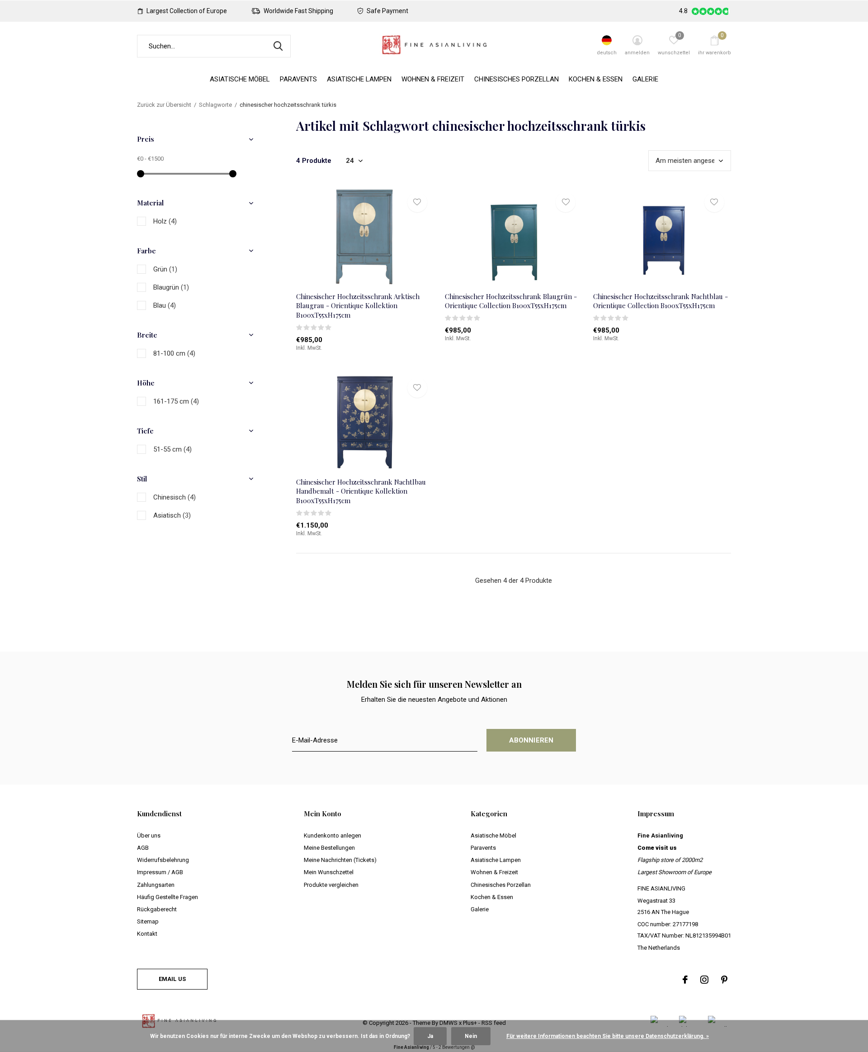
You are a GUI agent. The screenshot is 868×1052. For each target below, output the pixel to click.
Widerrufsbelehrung (163, 860)
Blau (164, 305)
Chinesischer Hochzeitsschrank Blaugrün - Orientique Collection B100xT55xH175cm (511, 301)
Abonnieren (531, 740)
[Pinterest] (724, 980)
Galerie (645, 79)
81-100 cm (174, 353)
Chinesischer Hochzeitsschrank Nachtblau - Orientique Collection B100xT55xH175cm (660, 301)
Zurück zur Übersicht (164, 104)
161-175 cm (176, 401)
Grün (165, 269)
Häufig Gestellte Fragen (167, 897)
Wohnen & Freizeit (432, 79)
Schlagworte (215, 104)
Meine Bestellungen (329, 847)
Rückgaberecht (157, 909)
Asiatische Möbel (240, 79)
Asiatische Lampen (359, 79)
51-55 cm (172, 449)
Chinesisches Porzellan (516, 79)
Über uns (148, 835)
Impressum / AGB (160, 872)
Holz (165, 221)
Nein (471, 1036)
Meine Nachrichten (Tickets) (340, 860)
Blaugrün (171, 287)
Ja (430, 1036)
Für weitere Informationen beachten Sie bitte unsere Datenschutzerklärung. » (607, 1036)
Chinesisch (174, 497)
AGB (143, 847)
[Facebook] (685, 980)
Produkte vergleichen (331, 884)
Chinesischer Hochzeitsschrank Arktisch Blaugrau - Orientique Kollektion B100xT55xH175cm (358, 306)
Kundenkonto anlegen (332, 835)
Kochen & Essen (596, 79)
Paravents (298, 79)
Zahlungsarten (156, 884)
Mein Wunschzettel (329, 872)
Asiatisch (172, 515)
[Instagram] (704, 980)
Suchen (278, 46)
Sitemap (148, 921)
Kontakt (147, 933)
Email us (172, 979)
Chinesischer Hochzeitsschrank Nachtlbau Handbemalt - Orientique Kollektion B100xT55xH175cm (361, 491)
